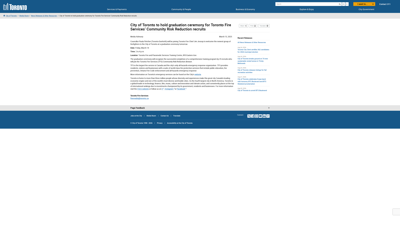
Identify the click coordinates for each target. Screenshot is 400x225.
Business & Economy (245, 9)
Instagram (169, 89)
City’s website (143, 89)
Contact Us (165, 116)
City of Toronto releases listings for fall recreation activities (252, 71)
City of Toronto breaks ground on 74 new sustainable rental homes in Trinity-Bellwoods (253, 61)
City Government (366, 9)
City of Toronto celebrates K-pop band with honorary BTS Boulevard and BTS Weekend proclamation (252, 81)
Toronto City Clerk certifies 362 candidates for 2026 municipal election (253, 50)
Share (244, 26)
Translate (263, 26)
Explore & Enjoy (307, 9)
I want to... (363, 4)
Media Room (151, 116)
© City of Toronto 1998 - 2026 (141, 123)
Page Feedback (137, 108)
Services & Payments (117, 9)
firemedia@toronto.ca (139, 98)
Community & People (181, 9)
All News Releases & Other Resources (252, 42)
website (197, 74)
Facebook (181, 89)
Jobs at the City (136, 116)
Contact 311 (385, 4)
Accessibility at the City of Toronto (179, 123)
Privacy (159, 123)
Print (251, 26)
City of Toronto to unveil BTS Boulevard (252, 90)
